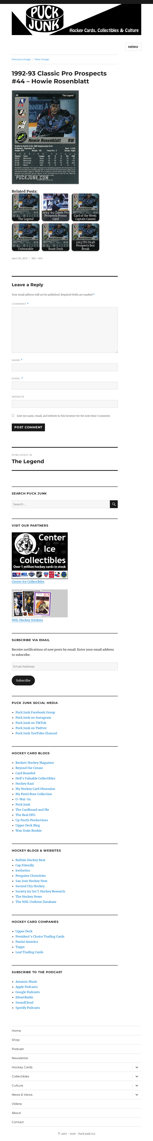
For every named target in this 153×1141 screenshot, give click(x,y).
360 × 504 (37, 258)
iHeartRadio (24, 997)
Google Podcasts (27, 992)
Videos (17, 1104)
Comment (20, 303)
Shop (16, 1040)
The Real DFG (25, 815)
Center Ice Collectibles (28, 581)
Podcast (18, 1049)
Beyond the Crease (29, 768)
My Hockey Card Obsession (35, 789)
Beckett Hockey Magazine (34, 763)
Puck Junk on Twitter (31, 728)
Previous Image (21, 59)
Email (17, 378)
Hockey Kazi (24, 783)
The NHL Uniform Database (35, 902)
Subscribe (23, 680)
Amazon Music (26, 981)
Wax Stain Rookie (28, 830)
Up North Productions (31, 820)
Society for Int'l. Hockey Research (40, 891)
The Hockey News (28, 896)
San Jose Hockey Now (31, 881)
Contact (18, 1122)
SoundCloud (24, 1002)
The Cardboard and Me (32, 810)
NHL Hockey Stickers (27, 620)
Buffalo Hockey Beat (30, 860)
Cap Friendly (24, 865)
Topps (20, 947)
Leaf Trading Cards (29, 952)
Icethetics (22, 870)
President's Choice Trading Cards (39, 936)
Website (18, 396)
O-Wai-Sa (23, 799)
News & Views (22, 1094)
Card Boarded (25, 773)
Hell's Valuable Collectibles (35, 778)
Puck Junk (22, 804)
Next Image (42, 59)
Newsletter (20, 1058)
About (16, 1113)
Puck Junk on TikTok (30, 723)
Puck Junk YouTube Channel (36, 733)
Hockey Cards (22, 1067)
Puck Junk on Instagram (33, 717)
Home (16, 1030)
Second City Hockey (30, 886)
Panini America (26, 942)
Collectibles (20, 1076)
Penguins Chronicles (30, 876)
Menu (133, 47)
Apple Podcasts (26, 987)
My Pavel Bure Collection (33, 794)
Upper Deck (23, 931)
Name (17, 360)
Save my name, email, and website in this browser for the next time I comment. (63, 416)
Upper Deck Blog (27, 825)
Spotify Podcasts (27, 1008)
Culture (17, 1085)
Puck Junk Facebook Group (35, 712)
